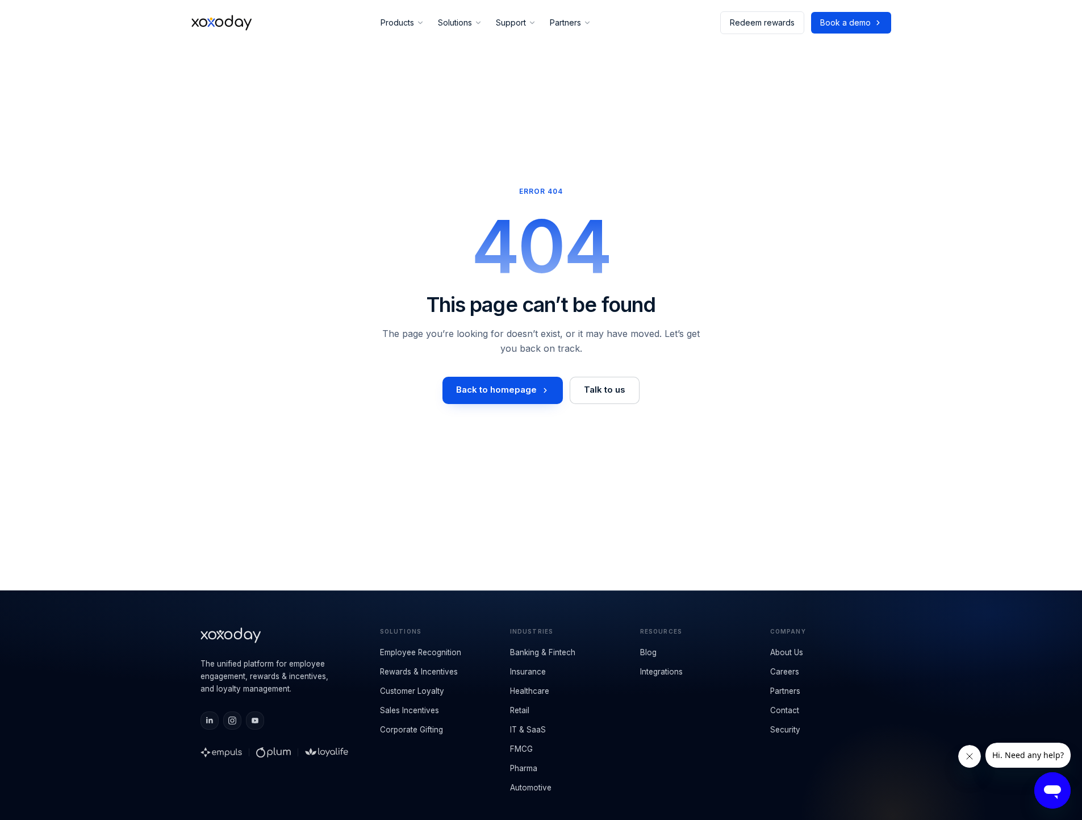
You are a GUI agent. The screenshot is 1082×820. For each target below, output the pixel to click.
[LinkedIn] (209, 720)
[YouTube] (255, 720)
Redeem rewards (762, 22)
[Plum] (273, 752)
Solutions (455, 22)
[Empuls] (221, 752)
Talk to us (604, 389)
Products (397, 22)
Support (511, 22)
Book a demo (845, 22)
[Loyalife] (326, 752)
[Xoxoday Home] (221, 23)
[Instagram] (232, 720)
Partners (565, 22)
